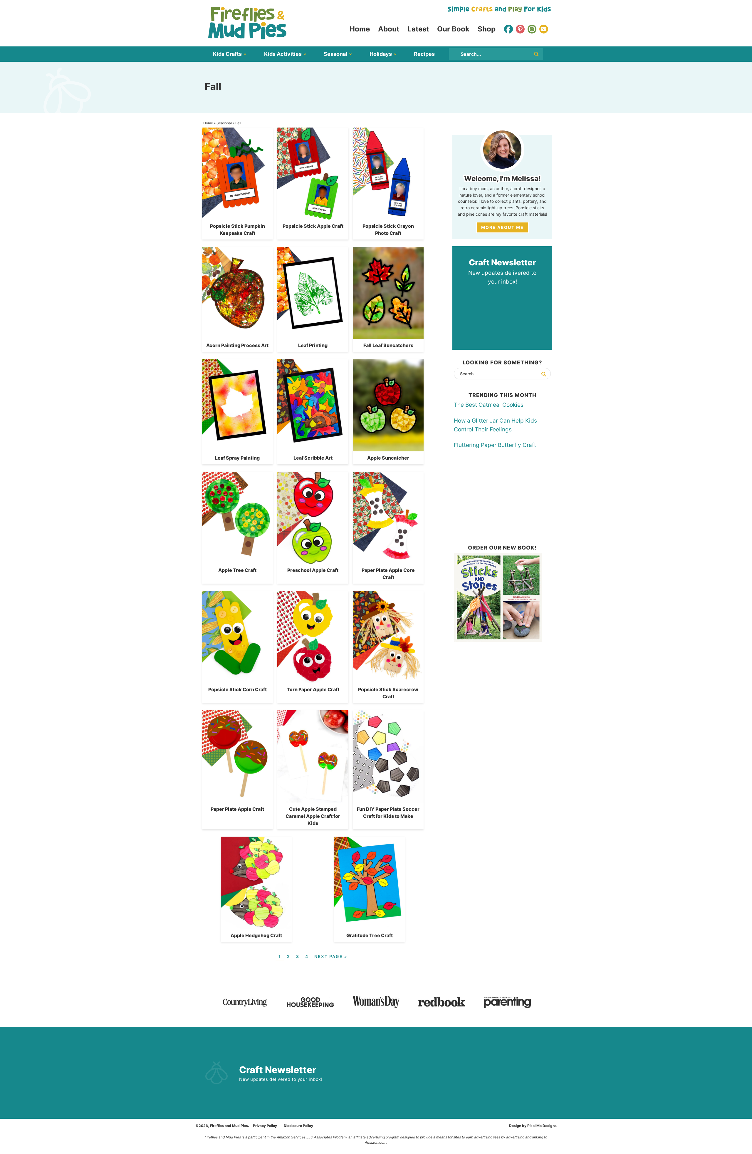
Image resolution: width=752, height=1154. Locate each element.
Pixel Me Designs (542, 1125)
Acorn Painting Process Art (237, 345)
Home (208, 123)
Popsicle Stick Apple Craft (313, 226)
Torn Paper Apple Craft (313, 689)
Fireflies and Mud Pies (247, 23)
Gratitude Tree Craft (369, 935)
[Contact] (543, 29)
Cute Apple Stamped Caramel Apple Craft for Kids (313, 816)
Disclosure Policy (298, 1125)
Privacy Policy (265, 1125)
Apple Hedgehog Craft (256, 935)
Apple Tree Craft (237, 570)
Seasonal (224, 123)
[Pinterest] (520, 29)
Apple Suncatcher (388, 458)
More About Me (502, 227)
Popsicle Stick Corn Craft (237, 689)
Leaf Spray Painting (237, 458)
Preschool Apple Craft (312, 570)
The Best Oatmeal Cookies (488, 404)
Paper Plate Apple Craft (237, 809)
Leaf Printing (313, 345)
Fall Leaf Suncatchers (388, 345)
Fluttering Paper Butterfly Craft (495, 445)
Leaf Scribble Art (313, 458)
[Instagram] (532, 29)
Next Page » (330, 956)
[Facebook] (508, 29)
